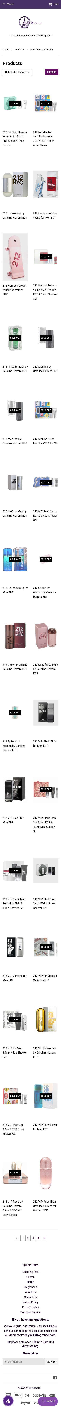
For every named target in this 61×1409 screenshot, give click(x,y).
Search (30, 1277)
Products (19, 49)
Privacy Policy (30, 1307)
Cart (55, 4)
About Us (30, 1292)
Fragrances (30, 1287)
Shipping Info (30, 1271)
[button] (8, 1400)
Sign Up (51, 1361)
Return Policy (30, 1302)
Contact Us (30, 1297)
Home (5, 49)
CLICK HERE (46, 1326)
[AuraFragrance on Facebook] (55, 1378)
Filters (51, 72)
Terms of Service (30, 1312)
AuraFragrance (33, 1388)
